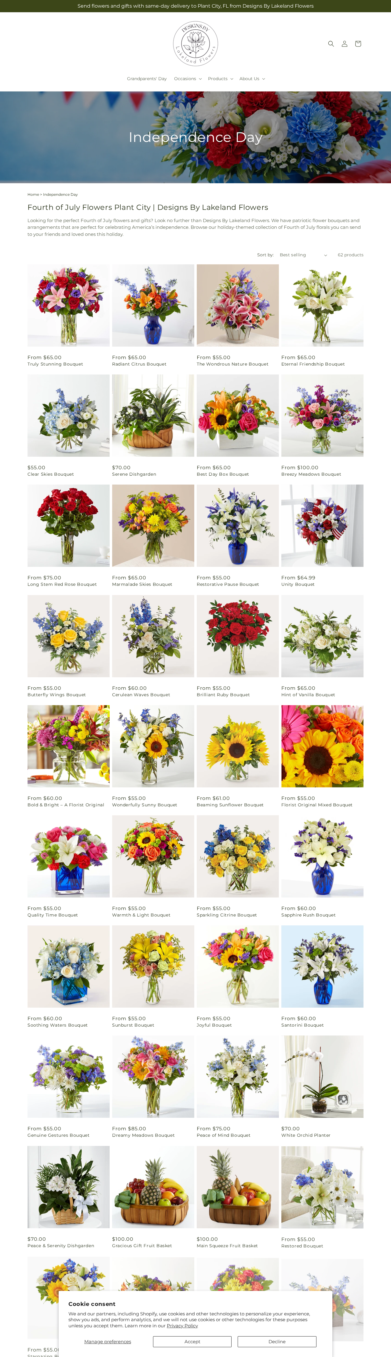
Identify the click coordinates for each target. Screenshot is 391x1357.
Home (33, 194)
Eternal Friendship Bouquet (313, 364)
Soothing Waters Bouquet (57, 1025)
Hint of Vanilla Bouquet (308, 694)
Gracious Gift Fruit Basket (142, 1245)
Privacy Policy (182, 1326)
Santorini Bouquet (302, 1025)
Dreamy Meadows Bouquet (143, 1135)
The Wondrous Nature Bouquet (233, 364)
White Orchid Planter (306, 1135)
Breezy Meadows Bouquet (311, 474)
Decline (277, 1341)
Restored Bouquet (302, 1245)
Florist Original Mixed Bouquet (317, 805)
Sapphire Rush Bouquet (308, 915)
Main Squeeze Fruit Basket (227, 1245)
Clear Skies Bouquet (50, 474)
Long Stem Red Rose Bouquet (62, 584)
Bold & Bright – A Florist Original (65, 805)
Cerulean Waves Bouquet (141, 694)
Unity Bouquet (298, 584)
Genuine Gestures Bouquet (58, 1135)
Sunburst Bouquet (133, 1025)
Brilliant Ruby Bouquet (223, 694)
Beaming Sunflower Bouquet (230, 805)
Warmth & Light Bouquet (141, 915)
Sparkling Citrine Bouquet (227, 915)
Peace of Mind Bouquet (224, 1135)
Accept (192, 1341)
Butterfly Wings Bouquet (56, 694)
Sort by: (265, 255)
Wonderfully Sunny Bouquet (144, 805)
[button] (187, 78)
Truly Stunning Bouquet (55, 364)
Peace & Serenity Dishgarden (60, 1245)
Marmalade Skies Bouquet (142, 584)
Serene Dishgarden (134, 474)
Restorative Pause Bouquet (228, 584)
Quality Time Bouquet (52, 915)
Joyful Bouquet (214, 1025)
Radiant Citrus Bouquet (139, 364)
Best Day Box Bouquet (223, 474)
